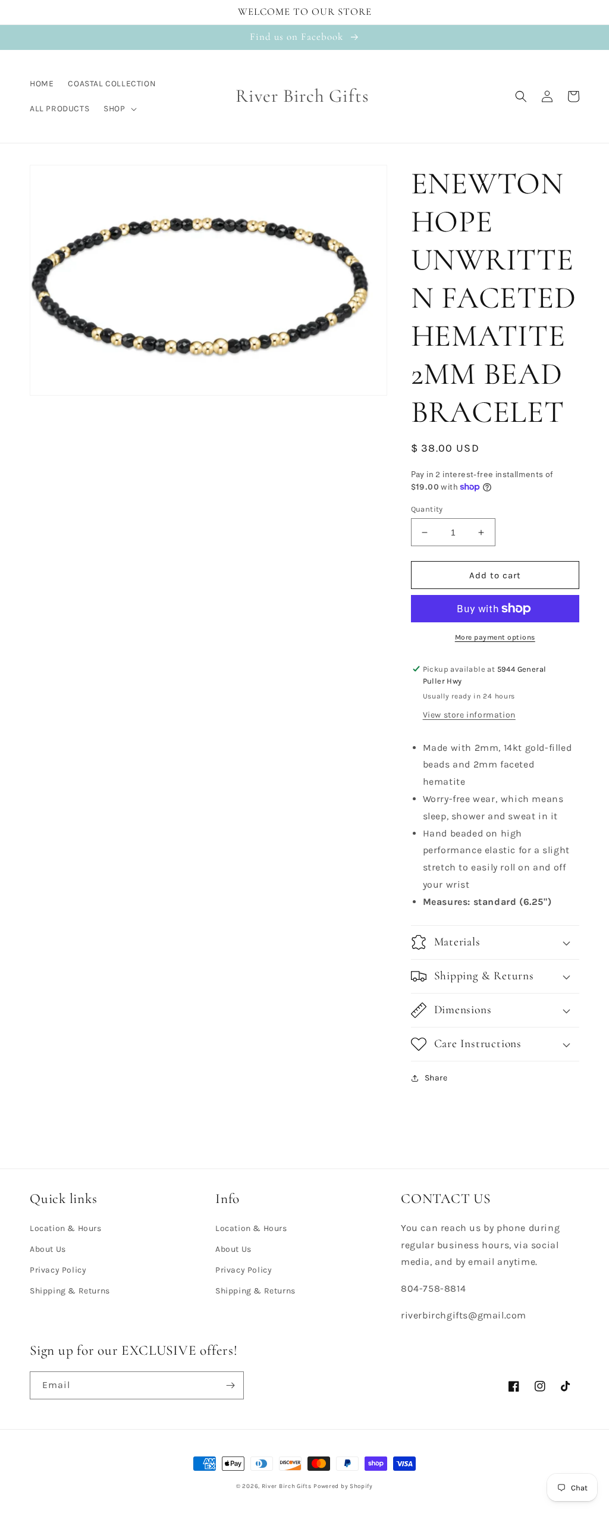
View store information (469, 715)
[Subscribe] (230, 1385)
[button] (118, 108)
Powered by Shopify (343, 1486)
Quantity (427, 509)
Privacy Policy (58, 1270)
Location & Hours (66, 1228)
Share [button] (436, 1078)
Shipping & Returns (70, 1291)
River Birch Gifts (287, 1486)
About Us (48, 1249)
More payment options (495, 637)
